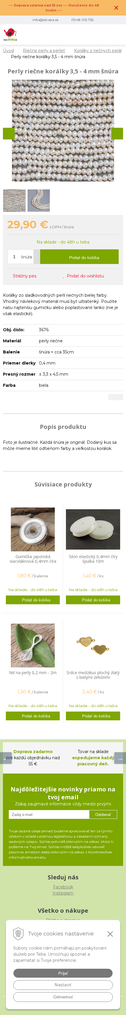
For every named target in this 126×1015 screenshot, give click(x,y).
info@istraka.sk (46, 20)
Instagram (63, 893)
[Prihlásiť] (93, 34)
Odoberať (103, 814)
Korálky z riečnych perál (98, 50)
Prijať (63, 973)
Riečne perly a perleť (44, 50)
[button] (81, 34)
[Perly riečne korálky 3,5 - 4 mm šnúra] (63, 131)
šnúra (26, 257)
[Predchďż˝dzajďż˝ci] (6, 758)
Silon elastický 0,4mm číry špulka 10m (93, 559)
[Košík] (105, 34)
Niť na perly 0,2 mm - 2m (33, 672)
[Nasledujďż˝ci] (120, 758)
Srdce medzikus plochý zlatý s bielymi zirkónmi (93, 675)
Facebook (63, 887)
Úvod (8, 50)
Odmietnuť (63, 997)
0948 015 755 (82, 20)
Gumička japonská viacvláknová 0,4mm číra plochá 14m (33, 561)
